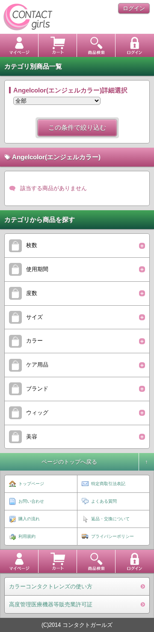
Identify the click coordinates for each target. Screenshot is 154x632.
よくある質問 (104, 501)
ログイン (134, 8)
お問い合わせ (31, 501)
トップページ (31, 483)
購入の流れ (29, 518)
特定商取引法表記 (108, 483)
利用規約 (27, 536)
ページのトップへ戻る (69, 462)
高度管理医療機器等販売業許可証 (50, 604)
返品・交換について (110, 518)
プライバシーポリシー (112, 536)
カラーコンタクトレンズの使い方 (50, 586)
